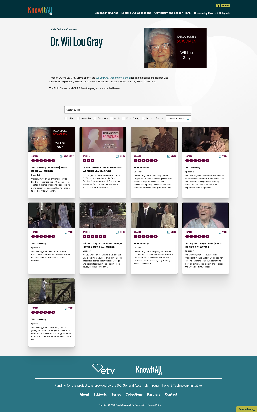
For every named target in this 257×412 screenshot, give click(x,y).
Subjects (100, 394)
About (84, 394)
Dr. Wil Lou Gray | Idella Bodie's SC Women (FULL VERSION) (103, 169)
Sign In (225, 6)
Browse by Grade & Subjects (212, 13)
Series (116, 394)
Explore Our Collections (136, 12)
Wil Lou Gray (141, 167)
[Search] (218, 5)
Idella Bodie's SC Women (64, 29)
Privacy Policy (154, 405)
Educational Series (106, 12)
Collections (134, 394)
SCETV (105, 369)
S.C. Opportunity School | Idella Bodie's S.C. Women (203, 245)
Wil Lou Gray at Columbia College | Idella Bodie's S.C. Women (102, 245)
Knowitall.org (40, 11)
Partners (153, 394)
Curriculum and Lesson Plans (172, 12)
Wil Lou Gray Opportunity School (113, 77)
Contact (171, 394)
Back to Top (245, 409)
